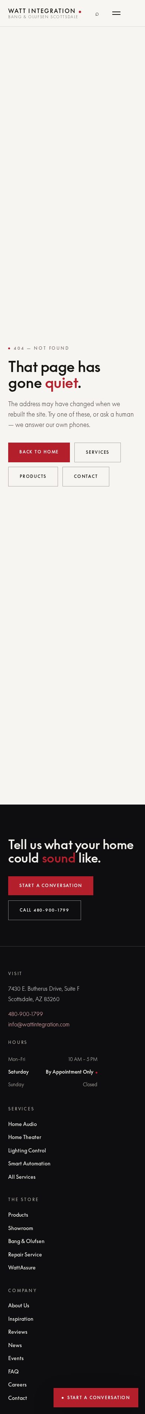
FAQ (13, 1371)
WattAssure (22, 1267)
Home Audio (22, 1124)
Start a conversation (50, 885)
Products (33, 476)
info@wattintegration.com (39, 1024)
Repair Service (25, 1254)
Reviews (18, 1332)
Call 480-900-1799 (45, 909)
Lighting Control (27, 1150)
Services (97, 452)
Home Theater (24, 1137)
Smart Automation (29, 1163)
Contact (86, 476)
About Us (18, 1305)
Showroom (20, 1228)
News (15, 1345)
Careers (17, 1384)
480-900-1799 (25, 1013)
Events (16, 1358)
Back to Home (39, 451)
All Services (22, 1177)
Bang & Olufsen (26, 1241)
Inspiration (20, 1319)
